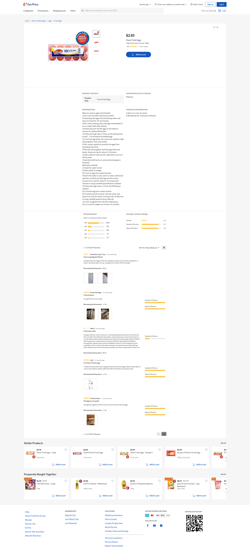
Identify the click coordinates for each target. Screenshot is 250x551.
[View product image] (96, 34)
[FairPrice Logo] (30, 4)
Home (27, 21)
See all (223, 443)
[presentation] (91, 278)
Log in (221, 4)
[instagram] (161, 527)
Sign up (210, 4)
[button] (215, 11)
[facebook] (147, 527)
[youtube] (154, 527)
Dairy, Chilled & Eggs (39, 21)
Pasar (147, 43)
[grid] (125, 457)
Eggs (50, 21)
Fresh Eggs (58, 21)
